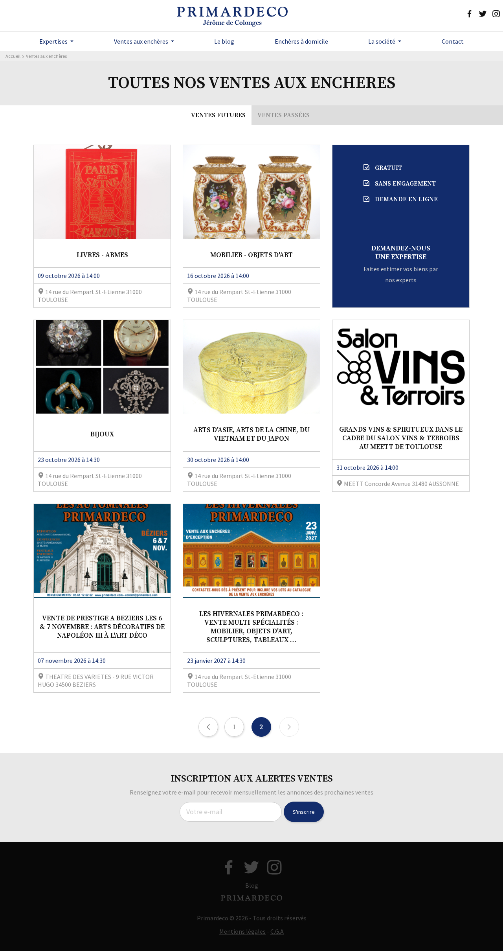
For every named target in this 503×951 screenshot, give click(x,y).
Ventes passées (283, 115)
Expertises (54, 41)
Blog (251, 885)
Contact (453, 41)
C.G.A (277, 931)
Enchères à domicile (301, 41)
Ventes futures (218, 115)
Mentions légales (242, 931)
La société (382, 41)
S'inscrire (304, 811)
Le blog (224, 41)
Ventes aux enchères (141, 41)
